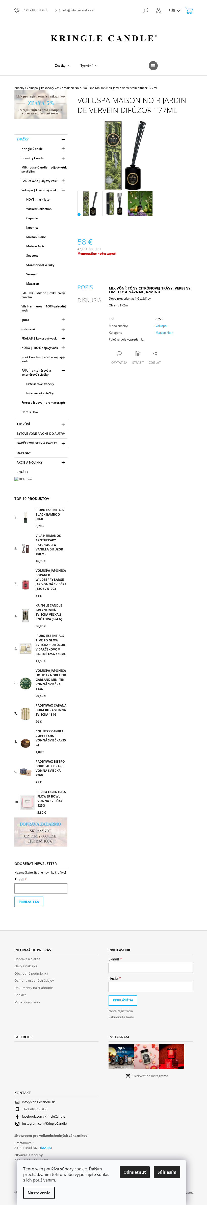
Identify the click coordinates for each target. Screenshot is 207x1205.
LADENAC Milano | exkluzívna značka (43, 295)
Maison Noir (35, 246)
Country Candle (32, 158)
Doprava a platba (27, 959)
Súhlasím (167, 1172)
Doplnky (24, 453)
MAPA (46, 1147)
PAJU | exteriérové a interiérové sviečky (36, 372)
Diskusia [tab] (89, 300)
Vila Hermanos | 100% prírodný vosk (43, 308)
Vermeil (31, 274)
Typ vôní (23, 424)
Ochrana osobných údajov (34, 980)
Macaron (32, 283)
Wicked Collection (39, 209)
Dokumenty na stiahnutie (33, 987)
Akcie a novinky (29, 462)
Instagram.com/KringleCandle (44, 1123)
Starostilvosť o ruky (40, 265)
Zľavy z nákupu (25, 966)
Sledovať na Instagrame (150, 1076)
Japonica (32, 227)
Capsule (32, 218)
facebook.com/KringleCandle (43, 1116)
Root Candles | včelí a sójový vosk (41, 359)
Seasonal (32, 255)
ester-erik (28, 329)
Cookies (20, 995)
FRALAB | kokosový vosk (39, 338)
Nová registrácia (121, 1011)
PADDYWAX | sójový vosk (39, 181)
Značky (23, 139)
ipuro (25, 320)
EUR (172, 10)
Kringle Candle (32, 149)
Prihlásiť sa (29, 902)
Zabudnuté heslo (121, 1017)
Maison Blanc (36, 237)
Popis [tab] (85, 287)
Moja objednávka (27, 1002)
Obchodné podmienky (31, 973)
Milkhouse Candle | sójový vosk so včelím (44, 169)
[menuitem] (62, 65)
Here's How (29, 412)
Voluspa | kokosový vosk (39, 190)
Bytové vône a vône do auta (40, 433)
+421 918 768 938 (34, 1109)
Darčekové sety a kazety (37, 443)
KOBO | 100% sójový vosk (39, 348)
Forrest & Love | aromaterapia (43, 402)
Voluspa (161, 326)
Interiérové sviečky (40, 393)
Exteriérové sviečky (40, 384)
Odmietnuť (134, 1172)
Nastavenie (39, 1193)
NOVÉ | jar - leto (37, 199)
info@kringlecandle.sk (38, 1102)
